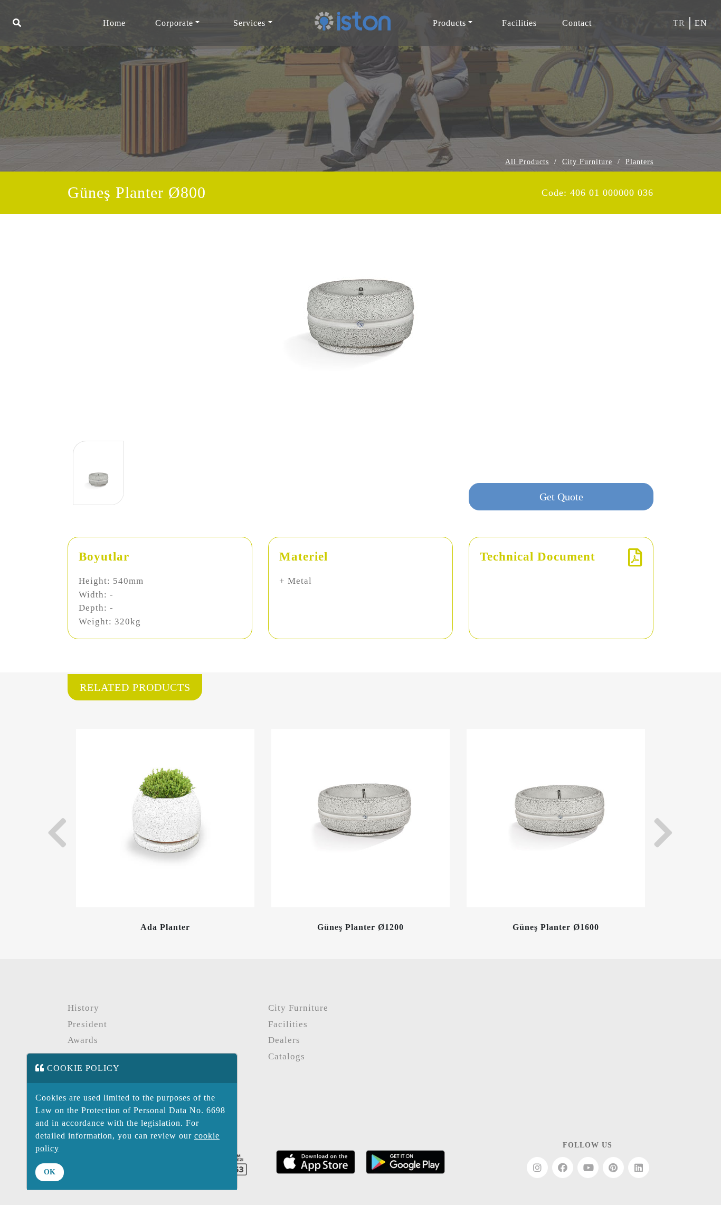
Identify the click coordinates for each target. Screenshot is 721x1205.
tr (679, 22)
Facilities (288, 1024)
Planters (639, 162)
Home (114, 22)
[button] (17, 23)
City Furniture (587, 162)
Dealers (284, 1040)
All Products (527, 162)
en (701, 22)
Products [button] (449, 22)
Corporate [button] (174, 22)
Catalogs (286, 1056)
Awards (83, 1040)
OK (49, 1172)
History (83, 1008)
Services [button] (249, 22)
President (87, 1024)
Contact (577, 22)
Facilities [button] (519, 22)
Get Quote (561, 496)
